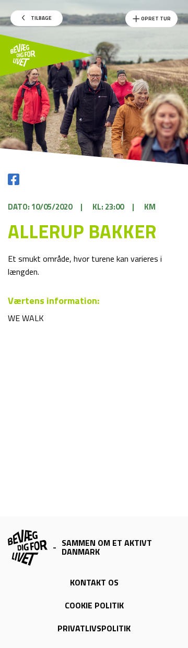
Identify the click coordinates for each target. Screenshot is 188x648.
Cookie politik (94, 605)
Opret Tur (155, 18)
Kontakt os (94, 582)
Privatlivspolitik (94, 628)
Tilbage (41, 18)
